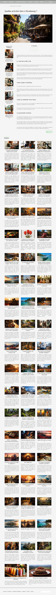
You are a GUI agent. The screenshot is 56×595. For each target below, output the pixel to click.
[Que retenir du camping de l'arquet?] (28, 323)
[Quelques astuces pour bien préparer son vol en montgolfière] (12, 279)
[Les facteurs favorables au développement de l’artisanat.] (16, 570)
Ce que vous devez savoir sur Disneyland (44, 374)
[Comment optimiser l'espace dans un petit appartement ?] (9, 95)
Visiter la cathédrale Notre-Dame (34, 50)
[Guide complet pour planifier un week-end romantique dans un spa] (9, 109)
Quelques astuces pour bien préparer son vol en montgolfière (11, 286)
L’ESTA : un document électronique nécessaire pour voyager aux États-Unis (12, 441)
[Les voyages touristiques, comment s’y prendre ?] (44, 456)
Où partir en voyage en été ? (28, 217)
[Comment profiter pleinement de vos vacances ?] (12, 211)
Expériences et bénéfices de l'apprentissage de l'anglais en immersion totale (28, 240)
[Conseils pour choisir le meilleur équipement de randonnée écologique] (44, 167)
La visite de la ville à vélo (34, 47)
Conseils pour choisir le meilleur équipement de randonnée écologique (44, 174)
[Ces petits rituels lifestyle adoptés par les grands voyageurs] (9, 53)
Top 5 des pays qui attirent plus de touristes (12, 529)
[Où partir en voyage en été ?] (28, 211)
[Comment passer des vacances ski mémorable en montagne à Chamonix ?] (28, 390)
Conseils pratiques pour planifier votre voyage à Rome (44, 217)
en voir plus (40, 66)
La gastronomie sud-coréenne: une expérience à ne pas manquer (12, 240)
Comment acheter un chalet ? (12, 417)
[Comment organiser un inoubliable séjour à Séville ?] (28, 368)
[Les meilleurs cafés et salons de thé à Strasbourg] (28, 189)
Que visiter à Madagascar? (44, 417)
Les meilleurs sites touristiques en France (28, 551)
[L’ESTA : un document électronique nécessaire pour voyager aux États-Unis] (12, 434)
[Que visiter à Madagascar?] (44, 412)
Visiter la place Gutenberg (34, 48)
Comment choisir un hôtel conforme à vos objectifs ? (44, 195)
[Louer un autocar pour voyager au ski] (12, 345)
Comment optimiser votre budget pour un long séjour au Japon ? (9, 88)
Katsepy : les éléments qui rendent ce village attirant (28, 418)
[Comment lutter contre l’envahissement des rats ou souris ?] (12, 390)
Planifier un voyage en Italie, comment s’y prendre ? (11, 507)
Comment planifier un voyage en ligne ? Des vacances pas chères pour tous (12, 264)
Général (41, 1)
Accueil (5, 6)
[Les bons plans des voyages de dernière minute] (12, 301)
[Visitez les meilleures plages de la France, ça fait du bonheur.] (44, 523)
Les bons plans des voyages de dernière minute (12, 307)
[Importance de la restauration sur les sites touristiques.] (44, 545)
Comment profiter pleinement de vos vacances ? (12, 217)
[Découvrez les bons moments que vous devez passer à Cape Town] (12, 368)
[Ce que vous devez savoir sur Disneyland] (44, 368)
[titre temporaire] (28, 456)
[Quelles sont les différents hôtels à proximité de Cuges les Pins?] (28, 301)
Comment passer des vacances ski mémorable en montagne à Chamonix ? (28, 397)
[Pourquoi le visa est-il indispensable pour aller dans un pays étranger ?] (28, 279)
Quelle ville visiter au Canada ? (44, 440)
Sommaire (35, 46)
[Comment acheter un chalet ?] (12, 412)
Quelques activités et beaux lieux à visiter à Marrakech (11, 329)
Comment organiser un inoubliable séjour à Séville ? (28, 374)
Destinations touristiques (21, 1)
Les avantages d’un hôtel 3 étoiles (28, 263)
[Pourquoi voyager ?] (44, 501)
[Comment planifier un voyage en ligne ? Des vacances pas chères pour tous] (12, 257)
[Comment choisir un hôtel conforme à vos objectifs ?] (44, 189)
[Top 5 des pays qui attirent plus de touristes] (12, 523)
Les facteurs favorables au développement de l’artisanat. (15, 578)
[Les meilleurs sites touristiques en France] (28, 545)
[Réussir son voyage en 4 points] (40, 570)
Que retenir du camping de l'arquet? (28, 329)
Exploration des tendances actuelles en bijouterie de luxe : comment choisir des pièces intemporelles (12, 196)
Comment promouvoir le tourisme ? (28, 485)
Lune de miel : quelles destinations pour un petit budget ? (44, 330)
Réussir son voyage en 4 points (40, 578)
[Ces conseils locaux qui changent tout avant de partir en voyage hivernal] (9, 67)
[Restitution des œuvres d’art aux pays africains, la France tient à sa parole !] (12, 545)
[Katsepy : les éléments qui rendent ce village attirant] (28, 412)
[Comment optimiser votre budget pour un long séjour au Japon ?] (9, 82)
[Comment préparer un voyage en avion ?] (44, 479)
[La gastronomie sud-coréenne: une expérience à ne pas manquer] (12, 233)
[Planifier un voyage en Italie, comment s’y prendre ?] (12, 501)
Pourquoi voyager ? (44, 506)
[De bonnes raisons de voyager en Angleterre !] (12, 456)
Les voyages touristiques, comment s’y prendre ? (44, 463)
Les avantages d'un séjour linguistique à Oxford (44, 240)
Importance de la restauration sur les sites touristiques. (44, 551)
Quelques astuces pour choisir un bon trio (44, 285)
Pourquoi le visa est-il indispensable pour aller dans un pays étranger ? (28, 286)
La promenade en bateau (34, 51)
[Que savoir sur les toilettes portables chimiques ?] (44, 345)
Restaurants (11, 1)
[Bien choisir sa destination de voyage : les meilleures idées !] (28, 501)
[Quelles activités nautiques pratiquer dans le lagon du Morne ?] (44, 257)
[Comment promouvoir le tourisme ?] (28, 479)
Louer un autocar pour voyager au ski (11, 352)
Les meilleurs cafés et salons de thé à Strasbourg (28, 195)
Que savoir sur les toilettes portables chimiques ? (44, 352)
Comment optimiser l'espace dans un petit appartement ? (9, 102)
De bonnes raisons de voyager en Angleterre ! (12, 463)
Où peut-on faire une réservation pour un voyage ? (44, 396)
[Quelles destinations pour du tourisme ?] (44, 301)
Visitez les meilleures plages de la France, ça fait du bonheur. (44, 530)
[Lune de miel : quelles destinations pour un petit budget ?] (44, 323)
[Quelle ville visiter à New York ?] (28, 523)
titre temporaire (28, 462)
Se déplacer (30, 1)
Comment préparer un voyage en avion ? (44, 485)
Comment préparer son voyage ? (28, 352)
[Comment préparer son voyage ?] (28, 345)
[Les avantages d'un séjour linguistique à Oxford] (44, 233)
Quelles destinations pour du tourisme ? (44, 307)
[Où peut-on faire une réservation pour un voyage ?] (44, 390)
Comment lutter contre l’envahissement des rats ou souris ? (11, 397)
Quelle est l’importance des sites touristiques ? (11, 485)
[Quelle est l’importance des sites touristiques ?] (12, 479)
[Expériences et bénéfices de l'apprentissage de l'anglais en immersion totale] (28, 233)
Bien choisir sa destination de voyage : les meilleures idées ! (28, 507)
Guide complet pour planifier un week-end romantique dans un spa (28, 174)
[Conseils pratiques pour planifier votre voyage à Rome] (44, 211)
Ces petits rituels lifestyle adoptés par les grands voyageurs (9, 60)
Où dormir (5, 1)
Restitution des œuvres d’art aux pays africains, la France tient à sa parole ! (11, 552)
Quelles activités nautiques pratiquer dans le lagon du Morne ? (44, 264)
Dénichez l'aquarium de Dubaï (28, 440)
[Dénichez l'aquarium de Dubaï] (28, 434)
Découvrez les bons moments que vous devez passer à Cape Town (12, 375)
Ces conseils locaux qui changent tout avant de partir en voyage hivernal (28, 152)
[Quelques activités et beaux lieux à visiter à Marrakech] (12, 323)
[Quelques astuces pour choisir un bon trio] (44, 279)
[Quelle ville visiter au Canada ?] (44, 434)
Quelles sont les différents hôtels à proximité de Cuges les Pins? (28, 308)
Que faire (36, 1)
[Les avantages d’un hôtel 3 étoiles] (28, 257)
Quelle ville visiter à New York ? (28, 529)
